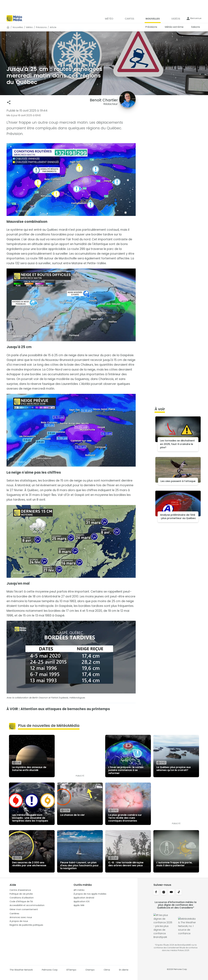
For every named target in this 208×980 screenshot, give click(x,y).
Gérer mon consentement (24, 909)
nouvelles (18, 27)
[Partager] (9, 102)
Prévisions (41, 27)
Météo (29, 27)
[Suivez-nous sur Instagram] (163, 892)
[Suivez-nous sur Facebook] (156, 892)
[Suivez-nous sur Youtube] (171, 892)
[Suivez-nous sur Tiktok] (179, 892)
